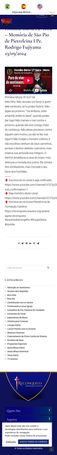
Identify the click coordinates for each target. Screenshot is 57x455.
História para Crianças (17, 321)
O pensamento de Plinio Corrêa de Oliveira (27, 336)
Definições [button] (11, 442)
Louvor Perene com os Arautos (21, 329)
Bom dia (11, 299)
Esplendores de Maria (17, 317)
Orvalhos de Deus (15, 340)
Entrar (42, 15)
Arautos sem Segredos (17, 291)
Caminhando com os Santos (20, 302)
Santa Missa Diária (16, 348)
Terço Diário (13, 355)
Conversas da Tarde (16, 314)
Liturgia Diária (14, 325)
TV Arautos (12, 359)
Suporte (12, 419)
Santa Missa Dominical (17, 351)
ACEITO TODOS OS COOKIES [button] (33, 442)
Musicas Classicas (15, 332)
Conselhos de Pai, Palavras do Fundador (26, 310)
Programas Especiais (17, 344)
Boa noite (11, 295)
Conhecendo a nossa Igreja (19, 306)
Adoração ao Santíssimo (18, 287)
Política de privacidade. (36, 435)
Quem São (13, 411)
